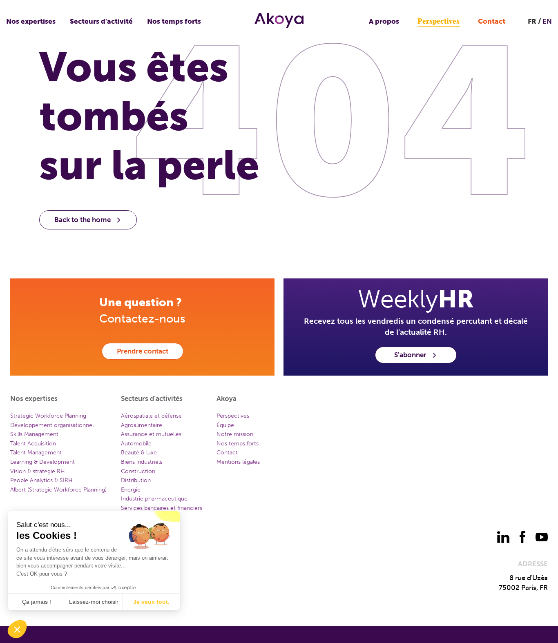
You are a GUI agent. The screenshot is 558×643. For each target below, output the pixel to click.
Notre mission (235, 434)
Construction (138, 471)
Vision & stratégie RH (37, 471)
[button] (17, 629)
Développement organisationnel (52, 425)
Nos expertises (31, 21)
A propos (384, 21)
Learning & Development (42, 461)
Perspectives (438, 21)
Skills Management (34, 434)
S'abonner (410, 355)
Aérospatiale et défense (151, 415)
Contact (491, 21)
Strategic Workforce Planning (48, 415)
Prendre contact (142, 351)
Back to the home (82, 220)
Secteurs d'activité (101, 21)
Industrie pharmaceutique (154, 498)
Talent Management (36, 452)
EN (547, 21)
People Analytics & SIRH (41, 480)
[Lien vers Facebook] (522, 537)
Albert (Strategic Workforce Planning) (58, 489)
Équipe (225, 425)
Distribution (136, 480)
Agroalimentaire (141, 425)
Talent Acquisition (33, 443)
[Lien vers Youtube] (542, 537)
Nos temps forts (174, 21)
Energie (131, 489)
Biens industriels (141, 461)
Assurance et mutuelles (151, 434)
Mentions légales (238, 461)
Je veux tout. (151, 602)
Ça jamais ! (36, 602)
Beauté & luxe (139, 452)
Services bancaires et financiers (161, 508)
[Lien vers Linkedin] (503, 537)
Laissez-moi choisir (93, 602)
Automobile (136, 443)
